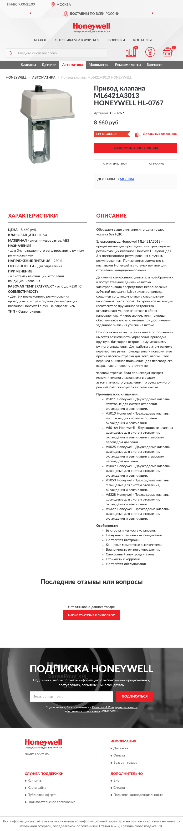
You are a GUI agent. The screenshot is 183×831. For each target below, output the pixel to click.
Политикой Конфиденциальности (114, 707)
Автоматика (72, 65)
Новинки (116, 40)
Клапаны (28, 65)
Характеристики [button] (115, 163)
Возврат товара (125, 762)
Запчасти (155, 65)
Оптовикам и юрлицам (77, 40)
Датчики (49, 65)
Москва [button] (127, 179)
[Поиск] (10, 53)
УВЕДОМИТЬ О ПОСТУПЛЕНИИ (135, 148)
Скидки (119, 788)
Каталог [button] (39, 40)
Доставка (120, 748)
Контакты (142, 40)
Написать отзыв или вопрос (91, 615)
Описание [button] (156, 163)
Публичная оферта (42, 795)
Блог (117, 781)
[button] (150, 52)
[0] (168, 52)
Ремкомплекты (128, 65)
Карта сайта (37, 788)
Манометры (99, 65)
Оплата (119, 755)
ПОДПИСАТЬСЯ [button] (135, 696)
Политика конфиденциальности (138, 795)
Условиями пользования (83, 711)
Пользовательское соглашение (51, 802)
